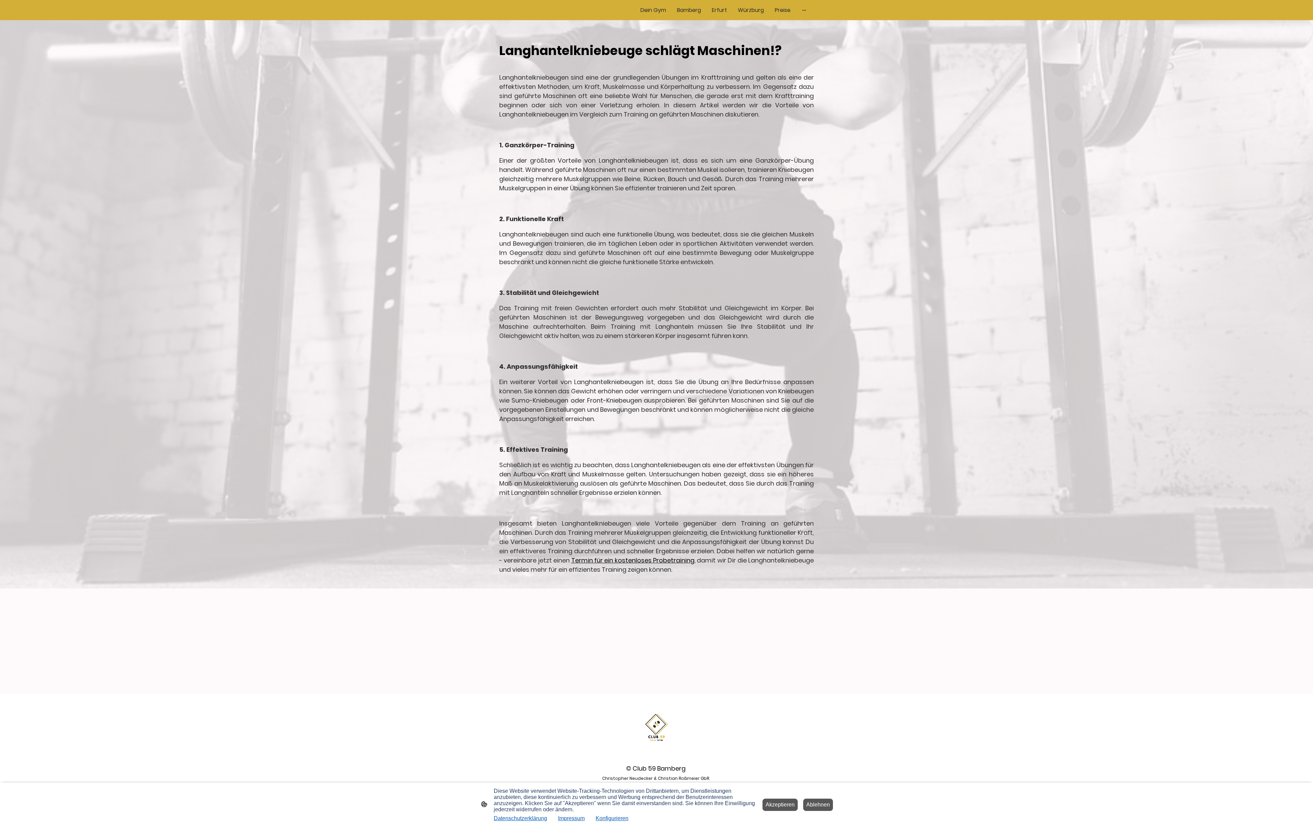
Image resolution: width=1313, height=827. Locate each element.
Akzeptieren (780, 805)
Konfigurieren (612, 818)
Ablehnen (818, 805)
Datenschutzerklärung (520, 818)
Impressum (571, 818)
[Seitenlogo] (657, 727)
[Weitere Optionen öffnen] (804, 10)
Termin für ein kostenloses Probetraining (633, 560)
